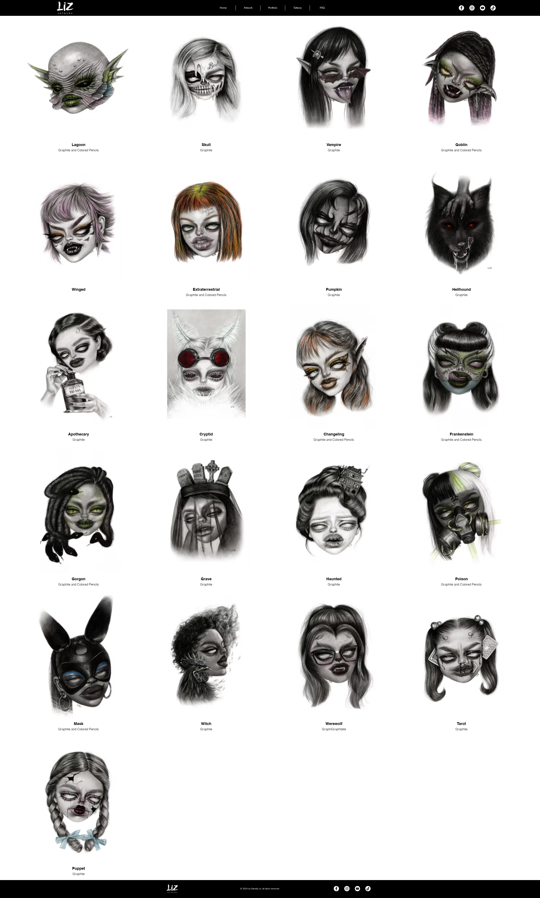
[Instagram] (472, 8)
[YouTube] (482, 8)
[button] (273, 8)
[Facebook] (461, 8)
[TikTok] (493, 8)
